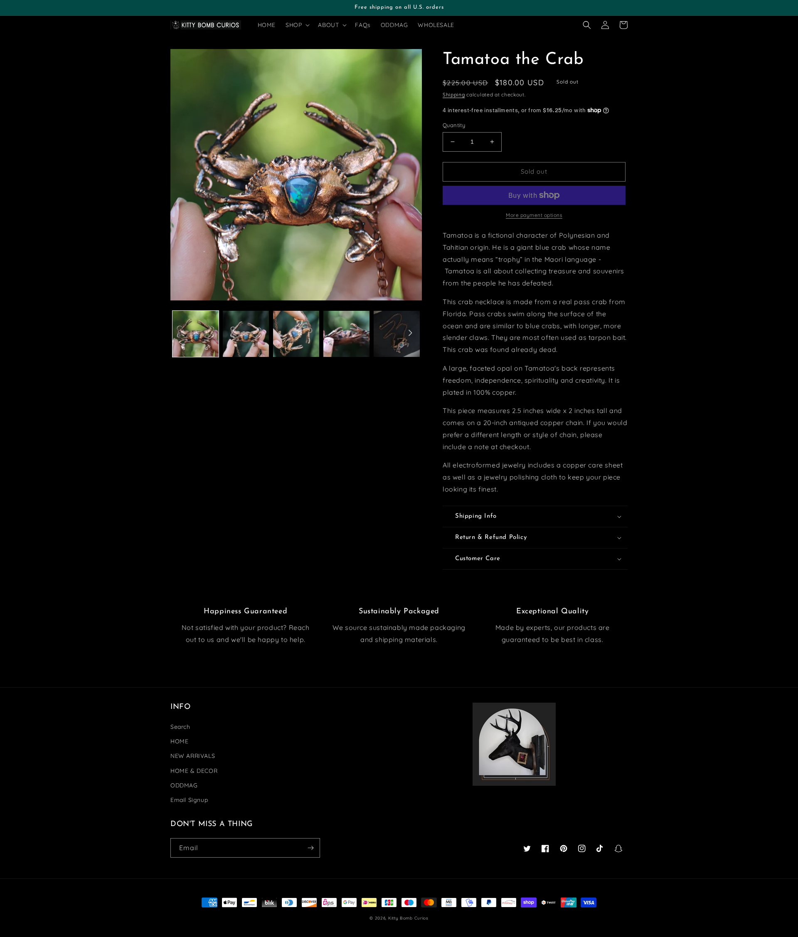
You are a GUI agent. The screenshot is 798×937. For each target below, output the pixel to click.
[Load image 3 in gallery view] (296, 334)
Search (180, 726)
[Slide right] (410, 333)
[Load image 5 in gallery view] (397, 334)
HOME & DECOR (193, 771)
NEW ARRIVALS (192, 756)
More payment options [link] (534, 215)
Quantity (454, 125)
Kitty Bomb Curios (408, 918)
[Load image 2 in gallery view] (246, 334)
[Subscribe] (310, 848)
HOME (179, 741)
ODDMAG (184, 785)
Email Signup (189, 800)
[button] (297, 25)
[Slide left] (182, 333)
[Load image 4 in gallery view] (346, 334)
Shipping (454, 94)
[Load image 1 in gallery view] (195, 334)
